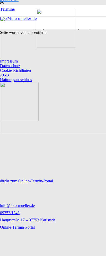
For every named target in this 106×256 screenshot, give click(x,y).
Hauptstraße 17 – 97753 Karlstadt (27, 220)
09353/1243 (10, 213)
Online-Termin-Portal (17, 227)
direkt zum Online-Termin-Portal (26, 181)
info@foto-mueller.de (17, 205)
